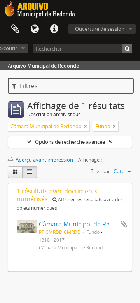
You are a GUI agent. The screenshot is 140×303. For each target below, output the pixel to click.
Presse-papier (15, 29)
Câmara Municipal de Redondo (84, 224)
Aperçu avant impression (43, 159)
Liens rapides (54, 29)
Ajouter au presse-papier (124, 224)
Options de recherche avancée (70, 141)
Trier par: (101, 171)
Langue (34, 29)
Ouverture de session (99, 28)
